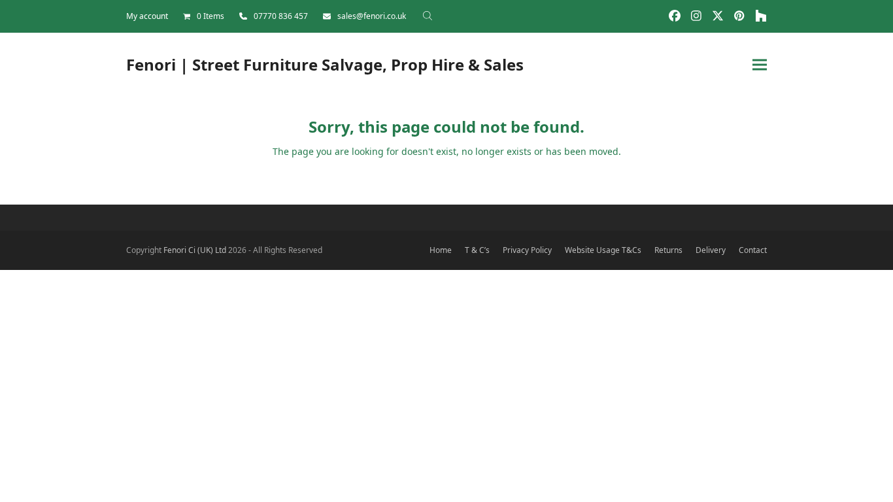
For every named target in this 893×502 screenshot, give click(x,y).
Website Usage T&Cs (603, 250)
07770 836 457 (281, 16)
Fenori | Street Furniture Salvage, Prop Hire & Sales (325, 64)
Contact (753, 250)
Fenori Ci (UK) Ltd (194, 250)
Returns (668, 250)
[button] (759, 64)
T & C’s (477, 250)
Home (441, 250)
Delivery (711, 250)
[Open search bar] (427, 15)
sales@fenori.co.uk (371, 16)
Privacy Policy (527, 250)
